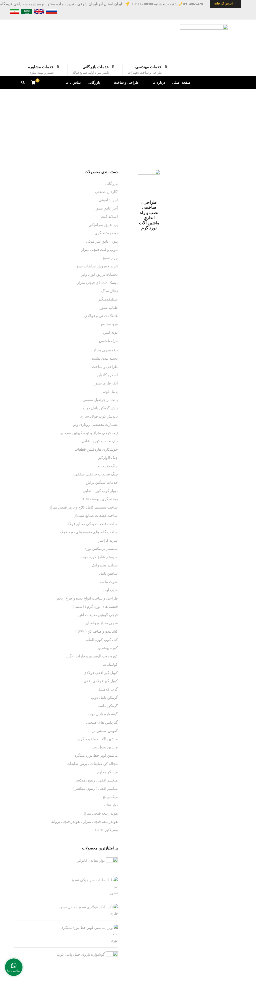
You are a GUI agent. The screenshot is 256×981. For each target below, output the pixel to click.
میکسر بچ (110, 797)
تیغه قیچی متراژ (105, 350)
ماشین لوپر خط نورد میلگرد (96, 755)
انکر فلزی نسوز (106, 383)
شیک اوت (110, 590)
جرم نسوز (110, 258)
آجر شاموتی (108, 200)
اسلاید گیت (109, 217)
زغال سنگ (109, 291)
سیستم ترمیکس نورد (101, 549)
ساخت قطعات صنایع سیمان (96, 516)
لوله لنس (110, 332)
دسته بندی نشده (105, 358)
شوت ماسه (109, 582)
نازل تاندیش (108, 341)
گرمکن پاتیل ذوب (104, 698)
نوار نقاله (111, 805)
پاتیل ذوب (110, 391)
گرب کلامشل (108, 689)
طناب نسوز (109, 308)
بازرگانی (94, 82)
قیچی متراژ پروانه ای (101, 623)
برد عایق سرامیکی (103, 225)
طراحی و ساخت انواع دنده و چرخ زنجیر (87, 598)
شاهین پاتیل (108, 573)
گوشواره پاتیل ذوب (103, 714)
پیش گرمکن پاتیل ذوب (100, 408)
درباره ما (158, 82)
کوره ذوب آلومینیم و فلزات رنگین (92, 656)
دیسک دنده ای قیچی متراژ (97, 283)
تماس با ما (73, 82)
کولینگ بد (110, 664)
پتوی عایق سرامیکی (102, 241)
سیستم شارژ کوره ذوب (99, 557)
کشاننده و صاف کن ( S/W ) (97, 631)
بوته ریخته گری (106, 233)
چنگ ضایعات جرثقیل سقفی (96, 474)
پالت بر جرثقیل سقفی (100, 400)
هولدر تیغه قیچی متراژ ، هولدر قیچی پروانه (84, 822)
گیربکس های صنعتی (102, 722)
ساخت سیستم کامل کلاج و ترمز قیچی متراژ (83, 507)
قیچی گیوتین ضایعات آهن (98, 615)
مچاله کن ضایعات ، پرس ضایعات (92, 764)
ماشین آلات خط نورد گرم (98, 739)
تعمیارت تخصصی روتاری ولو (95, 425)
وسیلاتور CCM (106, 830)
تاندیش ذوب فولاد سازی (99, 416)
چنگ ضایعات (108, 466)
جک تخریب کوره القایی (100, 441)
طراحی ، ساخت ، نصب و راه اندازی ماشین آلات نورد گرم (149, 215)
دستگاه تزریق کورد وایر (99, 274)
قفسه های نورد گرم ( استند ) (95, 607)
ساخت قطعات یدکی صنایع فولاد (93, 524)
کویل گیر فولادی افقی (101, 681)
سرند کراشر (108, 540)
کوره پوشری (108, 648)
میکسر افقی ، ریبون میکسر (96, 780)
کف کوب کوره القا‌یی (101, 640)
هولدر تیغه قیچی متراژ (100, 813)
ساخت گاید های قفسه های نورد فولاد (89, 532)
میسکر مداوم (107, 772)
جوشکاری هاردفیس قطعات (96, 449)
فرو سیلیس (109, 324)
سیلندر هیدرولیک (105, 565)
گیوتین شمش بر (105, 731)
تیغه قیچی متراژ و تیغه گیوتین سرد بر (89, 433)
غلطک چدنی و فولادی (101, 316)
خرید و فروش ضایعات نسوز (96, 266)
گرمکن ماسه (108, 706)
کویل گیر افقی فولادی (101, 673)
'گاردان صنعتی (106, 192)
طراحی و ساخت (126, 82)
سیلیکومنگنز (108, 299)
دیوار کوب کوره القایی (100, 491)
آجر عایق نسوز (106, 208)
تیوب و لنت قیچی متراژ (99, 250)
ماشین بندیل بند (105, 747)
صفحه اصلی (181, 82)
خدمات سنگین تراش (102, 482)
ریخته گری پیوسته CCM (99, 499)
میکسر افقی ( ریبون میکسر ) (95, 789)
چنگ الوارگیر (108, 458)
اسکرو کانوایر (107, 375)
